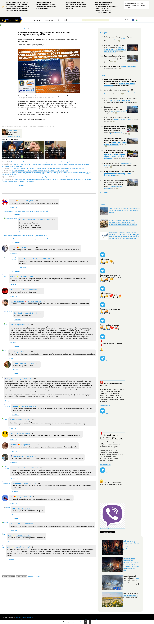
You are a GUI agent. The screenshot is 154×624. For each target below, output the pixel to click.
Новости (48, 20)
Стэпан (15, 363)
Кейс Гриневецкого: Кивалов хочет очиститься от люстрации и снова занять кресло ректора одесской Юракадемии (34, 154)
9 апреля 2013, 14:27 (27, 276)
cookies (79, 622)
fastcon (13, 276)
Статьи (36, 20)
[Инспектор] (5, 294)
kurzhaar (14, 445)
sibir (9, 535)
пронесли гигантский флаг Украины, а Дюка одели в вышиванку (114, 157)
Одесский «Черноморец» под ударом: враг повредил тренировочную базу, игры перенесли (76, 5)
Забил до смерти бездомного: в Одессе (118, 37)
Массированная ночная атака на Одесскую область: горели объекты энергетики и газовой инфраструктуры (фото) (131, 564)
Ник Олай (18, 313)
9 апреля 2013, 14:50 (21, 352)
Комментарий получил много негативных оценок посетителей (26, 211)
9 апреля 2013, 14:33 (30, 290)
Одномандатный (25, 220)
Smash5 (13, 524)
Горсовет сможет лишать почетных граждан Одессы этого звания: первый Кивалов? (42, 177)
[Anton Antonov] (5, 468)
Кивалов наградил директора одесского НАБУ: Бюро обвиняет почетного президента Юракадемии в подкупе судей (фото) (55, 154)
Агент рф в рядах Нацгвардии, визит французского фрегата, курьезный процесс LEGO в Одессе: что (120, 81)
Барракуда (17, 483)
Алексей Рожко (18, 301)
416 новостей (11, 136)
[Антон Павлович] (10, 260)
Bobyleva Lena (17, 456)
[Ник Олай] (8, 312)
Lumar (13, 201)
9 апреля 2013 (21, 29)
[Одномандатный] (10, 218)
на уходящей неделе (121, 85)
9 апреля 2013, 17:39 (24, 497)
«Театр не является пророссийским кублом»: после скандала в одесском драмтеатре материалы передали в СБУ (123, 222)
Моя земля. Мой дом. (112, 66)
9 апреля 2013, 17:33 (29, 483)
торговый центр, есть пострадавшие (115, 60)
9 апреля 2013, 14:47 (30, 313)
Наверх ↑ (21, 185)
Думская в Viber (105, 529)
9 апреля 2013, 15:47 (23, 420)
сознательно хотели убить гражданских (115, 143)
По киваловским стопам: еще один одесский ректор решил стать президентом (40, 170)
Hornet (12, 420)
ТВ (57, 20)
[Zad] (5, 501)
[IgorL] (6, 325)
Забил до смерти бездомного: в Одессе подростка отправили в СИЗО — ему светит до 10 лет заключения (131, 545)
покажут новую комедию (122, 119)
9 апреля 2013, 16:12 (28, 445)
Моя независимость (128, 66)
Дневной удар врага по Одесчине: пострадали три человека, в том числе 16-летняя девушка (47, 5)
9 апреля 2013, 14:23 (27, 247)
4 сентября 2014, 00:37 (23, 535)
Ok (86, 622)
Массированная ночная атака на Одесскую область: (115, 46)
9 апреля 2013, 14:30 (43, 259)
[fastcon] (5, 276)
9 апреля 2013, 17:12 (31, 456)
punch (14, 508)
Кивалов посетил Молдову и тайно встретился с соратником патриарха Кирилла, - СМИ (41, 162)
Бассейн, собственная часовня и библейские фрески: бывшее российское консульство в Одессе (115, 183)
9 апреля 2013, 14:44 (35, 301)
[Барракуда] (6, 483)
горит (106, 58)
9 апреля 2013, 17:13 (31, 468)
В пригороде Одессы (111, 163)
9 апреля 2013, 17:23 (27, 363)
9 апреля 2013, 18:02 (25, 508)
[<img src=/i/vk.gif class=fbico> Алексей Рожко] (5, 305)
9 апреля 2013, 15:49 (23, 433)
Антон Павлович (25, 259)
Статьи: (102, 204)
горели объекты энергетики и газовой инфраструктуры (115, 49)
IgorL (12, 325)
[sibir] (4, 534)
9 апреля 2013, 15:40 (29, 406)
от (115, 94)
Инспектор (15, 290)
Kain (12, 433)
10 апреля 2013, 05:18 (25, 524)
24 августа (103, 33)
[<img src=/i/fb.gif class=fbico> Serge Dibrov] (2, 377)
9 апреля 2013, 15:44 (22, 325)
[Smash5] (5, 523)
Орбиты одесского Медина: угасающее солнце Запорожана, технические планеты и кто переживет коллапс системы (12, 154)
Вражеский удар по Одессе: (114, 56)
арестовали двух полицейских (120, 100)
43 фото (18, 136)
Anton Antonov (17, 468)
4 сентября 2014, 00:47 (22, 547)
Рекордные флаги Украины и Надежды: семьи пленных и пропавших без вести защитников (115, 129)
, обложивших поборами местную (119, 101)
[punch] (7, 507)
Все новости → (105, 193)
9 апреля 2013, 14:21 (44, 220)
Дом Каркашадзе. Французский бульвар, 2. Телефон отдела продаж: (135, 5)
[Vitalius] (5, 251)
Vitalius (13, 247)
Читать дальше (105, 405)
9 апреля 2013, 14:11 (27, 201)
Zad (12, 497)
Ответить (13, 207)
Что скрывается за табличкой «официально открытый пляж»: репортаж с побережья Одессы (124, 210)
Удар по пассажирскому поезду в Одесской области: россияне (114, 140)
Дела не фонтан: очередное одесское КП (118, 90)
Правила (31, 576)
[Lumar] (5, 205)
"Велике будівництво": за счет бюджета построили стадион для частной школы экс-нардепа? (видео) (49, 168)
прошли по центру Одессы (113, 133)
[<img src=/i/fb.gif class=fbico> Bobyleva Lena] (5, 460)
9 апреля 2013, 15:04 (24, 379)
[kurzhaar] (5, 449)
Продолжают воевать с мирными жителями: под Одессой (113, 109)
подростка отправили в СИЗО (114, 39)
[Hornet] (4, 420)
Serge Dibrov (11, 379)
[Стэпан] (7, 367)
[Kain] (5, 437)
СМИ (65, 20)
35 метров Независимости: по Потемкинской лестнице (115, 152)
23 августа (103, 75)
